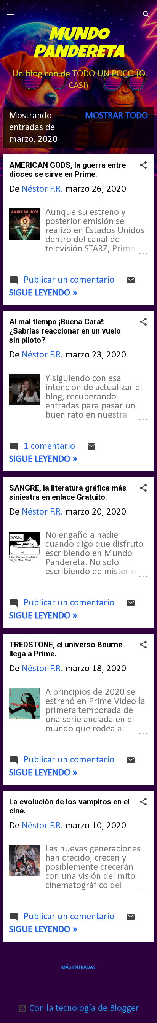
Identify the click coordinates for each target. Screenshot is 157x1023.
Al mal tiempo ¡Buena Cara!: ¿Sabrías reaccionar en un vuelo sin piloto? (65, 331)
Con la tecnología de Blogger (83, 1008)
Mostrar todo (116, 116)
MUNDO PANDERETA (78, 45)
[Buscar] (146, 15)
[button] (143, 166)
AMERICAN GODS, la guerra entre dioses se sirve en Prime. (67, 169)
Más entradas (78, 968)
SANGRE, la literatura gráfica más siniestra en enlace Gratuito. (68, 492)
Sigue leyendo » (43, 293)
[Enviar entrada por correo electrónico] (130, 282)
